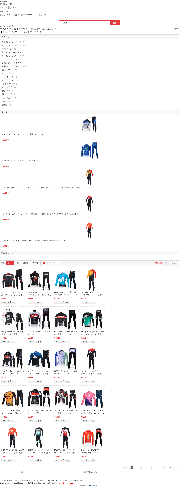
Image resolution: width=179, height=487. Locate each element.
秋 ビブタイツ (7, 59)
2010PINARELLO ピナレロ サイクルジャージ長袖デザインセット (39, 294)
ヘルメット (6, 101)
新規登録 (3, 1)
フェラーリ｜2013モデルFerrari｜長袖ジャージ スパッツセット (92, 452)
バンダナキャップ (8, 84)
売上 (9, 263)
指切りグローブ (7, 91)
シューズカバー (7, 98)
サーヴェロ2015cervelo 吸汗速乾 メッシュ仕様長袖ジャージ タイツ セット (13, 334)
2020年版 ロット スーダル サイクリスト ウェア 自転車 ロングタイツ (65, 452)
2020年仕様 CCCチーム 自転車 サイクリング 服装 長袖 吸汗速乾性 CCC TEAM (33, 241)
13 (162, 468)
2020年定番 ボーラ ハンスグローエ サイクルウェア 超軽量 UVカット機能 (40, 452)
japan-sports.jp (24, 483)
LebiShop (91, 486)
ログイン (12, 1)
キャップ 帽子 (7, 87)
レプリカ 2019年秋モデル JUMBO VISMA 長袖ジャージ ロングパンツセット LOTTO (13, 413)
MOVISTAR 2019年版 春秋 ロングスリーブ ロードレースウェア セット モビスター (66, 294)
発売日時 (35, 263)
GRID (48, 263)
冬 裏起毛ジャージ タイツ (11, 63)
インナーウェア (7, 70)
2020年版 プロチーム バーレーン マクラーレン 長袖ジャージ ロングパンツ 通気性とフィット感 (41, 187)
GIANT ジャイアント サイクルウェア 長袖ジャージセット (23, 134)
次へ (175, 263)
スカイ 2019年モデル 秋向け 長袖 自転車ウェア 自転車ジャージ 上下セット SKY (40, 373)
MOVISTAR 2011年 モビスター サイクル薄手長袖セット (23, 161)
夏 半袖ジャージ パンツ (10, 42)
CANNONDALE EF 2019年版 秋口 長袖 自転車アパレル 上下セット (92, 413)
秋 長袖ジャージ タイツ (10, 56)
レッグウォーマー (8, 80)
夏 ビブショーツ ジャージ (11, 45)
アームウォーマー (8, 77)
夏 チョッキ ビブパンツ (10, 52)
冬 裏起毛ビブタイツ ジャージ (13, 66)
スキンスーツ (7, 49)
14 (166, 468)
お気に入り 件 (6, 4)
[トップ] (1, 32)
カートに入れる (9, 302)
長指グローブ (7, 94)
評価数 (26, 263)
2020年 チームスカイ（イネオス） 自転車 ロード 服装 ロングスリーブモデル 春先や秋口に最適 (40, 214)
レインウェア (7, 73)
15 (171, 468)
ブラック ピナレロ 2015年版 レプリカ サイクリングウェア (12, 294)
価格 (18, 263)
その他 (4, 105)
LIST (57, 263)
